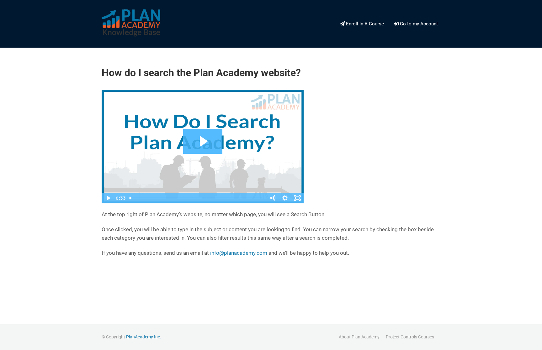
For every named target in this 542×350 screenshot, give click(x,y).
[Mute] (272, 198)
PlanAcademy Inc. (143, 336)
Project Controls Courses (410, 336)
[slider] (196, 198)
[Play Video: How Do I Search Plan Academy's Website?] (202, 141)
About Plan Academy (359, 336)
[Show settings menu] (285, 198)
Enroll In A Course (364, 24)
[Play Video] (108, 198)
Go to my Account (418, 24)
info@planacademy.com (238, 253)
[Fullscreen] (297, 198)
